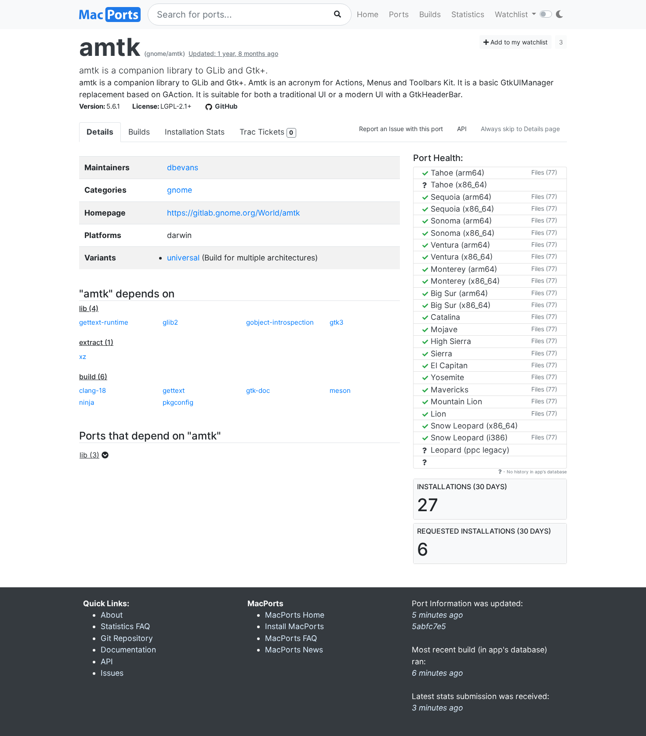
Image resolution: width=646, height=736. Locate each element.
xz (82, 356)
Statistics (467, 14)
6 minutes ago (437, 672)
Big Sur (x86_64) (459, 305)
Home (367, 14)
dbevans (182, 167)
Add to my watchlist (518, 42)
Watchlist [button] (512, 14)
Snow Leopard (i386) (468, 437)
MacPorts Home (294, 614)
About (112, 614)
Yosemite (446, 377)
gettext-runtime (103, 322)
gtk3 (337, 322)
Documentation (128, 649)
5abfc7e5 (429, 626)
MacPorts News (294, 649)
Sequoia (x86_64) (461, 208)
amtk (110, 47)
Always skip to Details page (520, 128)
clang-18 (92, 390)
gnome (179, 189)
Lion (437, 413)
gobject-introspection (280, 322)
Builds (430, 14)
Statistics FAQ (125, 626)
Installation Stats (195, 131)
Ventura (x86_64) (460, 256)
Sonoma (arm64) (460, 220)
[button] (96, 455)
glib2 (170, 322)
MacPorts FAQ (291, 638)
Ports (399, 14)
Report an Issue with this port (401, 128)
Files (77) (544, 172)
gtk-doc (258, 390)
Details (100, 131)
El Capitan (448, 365)
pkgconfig (178, 402)
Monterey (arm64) (462, 269)
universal (183, 257)
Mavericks (448, 389)
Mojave (442, 329)
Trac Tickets (266, 131)
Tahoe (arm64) (456, 172)
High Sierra (449, 341)
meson (340, 390)
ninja (86, 402)
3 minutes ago (437, 707)
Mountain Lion (455, 401)
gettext (174, 390)
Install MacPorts (294, 626)
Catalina (444, 317)
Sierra (440, 353)
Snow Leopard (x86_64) (473, 425)
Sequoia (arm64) (459, 196)
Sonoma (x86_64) (461, 233)
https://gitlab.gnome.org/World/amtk (233, 212)
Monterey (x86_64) (464, 281)
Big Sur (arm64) (458, 293)
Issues (112, 672)
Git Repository (127, 638)
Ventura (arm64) (459, 244)
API (462, 128)
